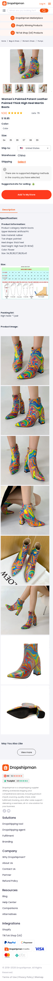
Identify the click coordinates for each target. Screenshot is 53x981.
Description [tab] (8, 209)
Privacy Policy (25, 977)
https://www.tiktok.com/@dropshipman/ (5, 811)
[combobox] (30, 148)
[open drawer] (49, 4)
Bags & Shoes (14, 41)
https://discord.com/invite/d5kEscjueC (9, 811)
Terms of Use (9, 977)
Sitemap (39, 977)
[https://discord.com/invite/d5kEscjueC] (8, 811)
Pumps (40, 41)
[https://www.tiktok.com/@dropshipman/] (4, 811)
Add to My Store (26, 194)
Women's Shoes (29, 41)
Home (3, 41)
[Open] (48, 148)
